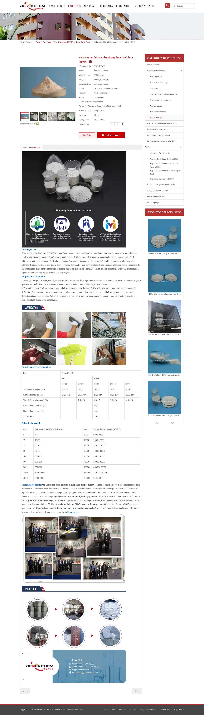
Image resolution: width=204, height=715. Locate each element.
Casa (105, 710)
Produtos (122, 710)
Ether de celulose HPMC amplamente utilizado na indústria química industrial (164, 375)
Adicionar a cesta (113, 135)
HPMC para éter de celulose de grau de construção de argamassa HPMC (164, 253)
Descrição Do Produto (31, 147)
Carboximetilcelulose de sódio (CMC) (162, 123)
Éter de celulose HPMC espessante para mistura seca (164, 335)
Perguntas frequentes (148, 710)
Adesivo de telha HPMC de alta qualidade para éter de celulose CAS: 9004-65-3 (164, 294)
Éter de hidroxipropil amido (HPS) (161, 185)
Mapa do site (179, 710)
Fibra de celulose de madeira (158, 135)
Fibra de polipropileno (156, 202)
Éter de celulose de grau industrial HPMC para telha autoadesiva (164, 416)
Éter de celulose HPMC (156, 71)
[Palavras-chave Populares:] (167, 5)
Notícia (133, 710)
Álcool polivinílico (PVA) (157, 191)
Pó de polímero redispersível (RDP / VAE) (160, 144)
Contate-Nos (165, 710)
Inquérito (87, 135)
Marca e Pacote (153, 65)
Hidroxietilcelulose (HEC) (157, 129)
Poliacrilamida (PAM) (156, 196)
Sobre (113, 710)
